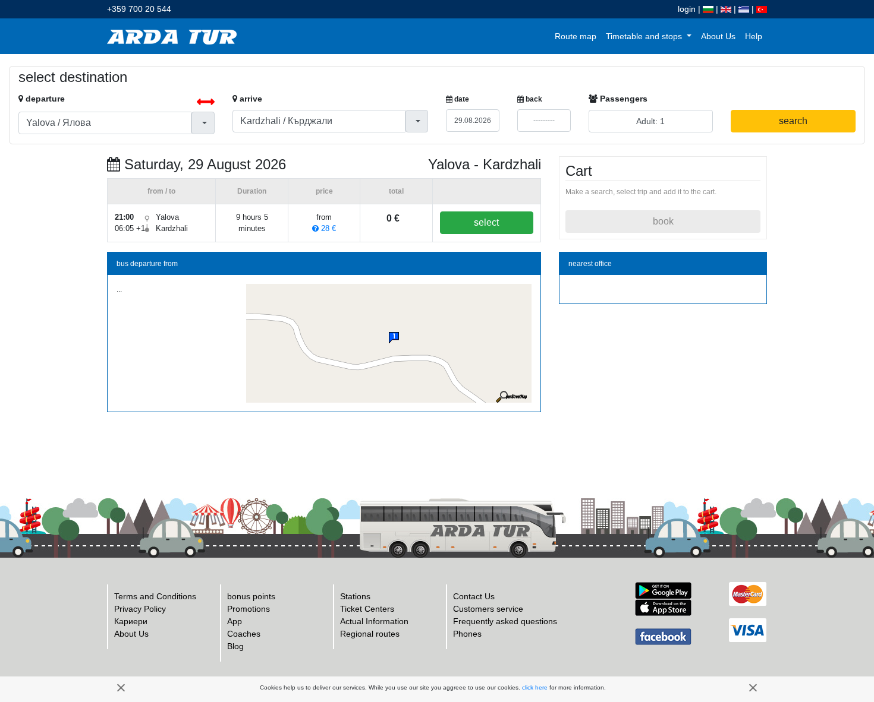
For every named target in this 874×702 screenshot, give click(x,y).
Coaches (243, 633)
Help (753, 36)
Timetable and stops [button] (645, 36)
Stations (355, 596)
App (234, 621)
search (793, 121)
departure (44, 98)
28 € (327, 228)
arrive (249, 98)
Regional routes (370, 633)
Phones (467, 633)
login (687, 9)
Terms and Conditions (155, 596)
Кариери (130, 621)
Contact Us (474, 596)
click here (535, 687)
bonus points (251, 596)
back (533, 99)
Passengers (622, 98)
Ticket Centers (367, 609)
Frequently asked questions (505, 621)
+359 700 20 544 (139, 9)
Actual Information (374, 621)
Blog (235, 646)
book (663, 221)
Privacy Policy (140, 609)
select (486, 222)
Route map (575, 36)
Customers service (488, 609)
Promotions (248, 609)
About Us (718, 36)
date (460, 99)
